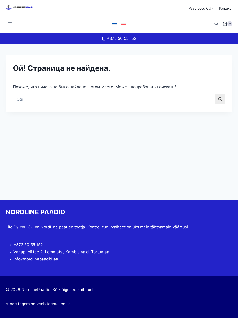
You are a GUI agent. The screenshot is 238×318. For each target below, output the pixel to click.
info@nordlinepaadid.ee (35, 259)
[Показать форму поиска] (216, 24)
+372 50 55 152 (28, 244)
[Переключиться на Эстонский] (114, 23)
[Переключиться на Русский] (123, 23)
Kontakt (225, 8)
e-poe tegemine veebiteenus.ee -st (39, 303)
